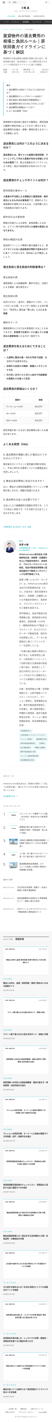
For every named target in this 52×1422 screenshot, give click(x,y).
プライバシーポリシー (27, 1412)
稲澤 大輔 (5, 71)
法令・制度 (27, 527)
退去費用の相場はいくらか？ (22, 107)
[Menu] (4, 2)
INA (26, 8)
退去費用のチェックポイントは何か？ (26, 96)
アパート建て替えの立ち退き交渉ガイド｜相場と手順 (25, 1034)
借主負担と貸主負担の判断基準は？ (25, 100)
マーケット (15, 22)
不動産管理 (7, 527)
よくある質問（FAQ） (19, 111)
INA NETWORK (24, 16)
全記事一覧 (13, 1409)
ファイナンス (36, 22)
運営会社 (23, 1409)
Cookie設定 (42, 1412)
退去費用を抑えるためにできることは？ (27, 104)
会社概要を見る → (10, 796)
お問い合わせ (10, 1412)
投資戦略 (26, 22)
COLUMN (11, 16)
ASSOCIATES (39, 16)
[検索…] (10, 2)
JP (46, 2)
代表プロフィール (37, 1409)
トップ (6, 22)
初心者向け (17, 527)
